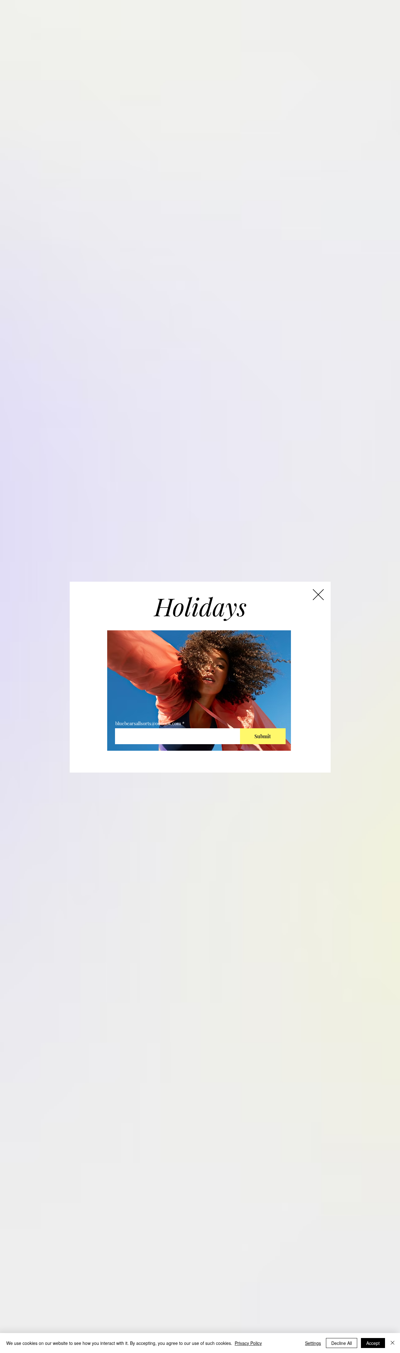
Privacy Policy (248, 1343)
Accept (373, 1343)
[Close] (392, 1343)
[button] (318, 594)
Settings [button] (313, 1343)
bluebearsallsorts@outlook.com (148, 723)
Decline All (341, 1343)
